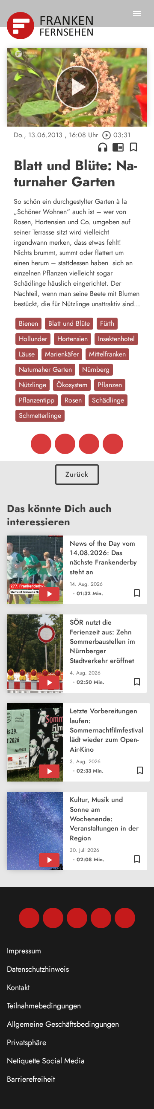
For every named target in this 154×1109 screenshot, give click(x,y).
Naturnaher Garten (45, 369)
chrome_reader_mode (118, 147)
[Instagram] (53, 918)
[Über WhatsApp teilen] (89, 444)
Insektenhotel (116, 339)
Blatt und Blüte (69, 323)
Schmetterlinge (40, 415)
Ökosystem (71, 385)
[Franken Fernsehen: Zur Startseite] (51, 25)
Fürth (107, 323)
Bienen (28, 323)
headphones (103, 147)
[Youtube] (77, 918)
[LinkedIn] (101, 918)
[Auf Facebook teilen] (41, 444)
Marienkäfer (62, 354)
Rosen (73, 400)
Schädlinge (108, 400)
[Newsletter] (125, 918)
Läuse (27, 354)
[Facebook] (29, 918)
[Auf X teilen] (65, 444)
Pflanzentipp (36, 400)
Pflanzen (110, 385)
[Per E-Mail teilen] (113, 444)
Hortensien (72, 339)
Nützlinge (32, 385)
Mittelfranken (107, 354)
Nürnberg (96, 369)
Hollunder (33, 339)
